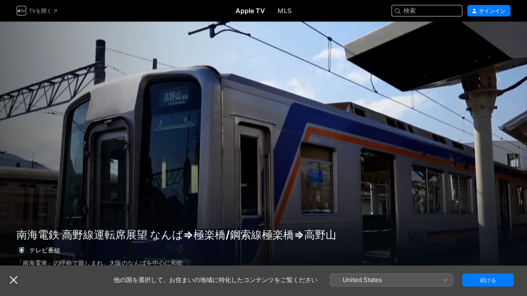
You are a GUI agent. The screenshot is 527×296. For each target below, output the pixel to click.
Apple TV (250, 11)
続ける (488, 280)
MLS (284, 11)
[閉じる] (13, 280)
